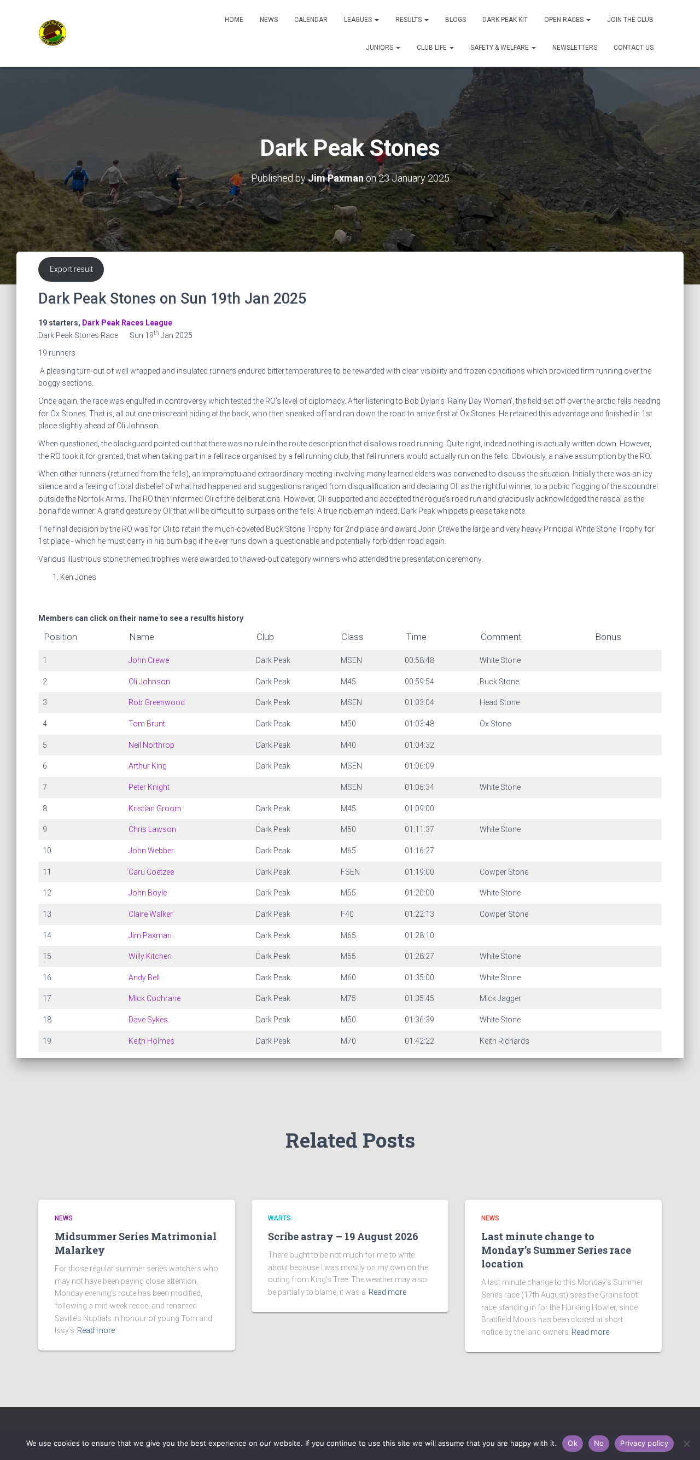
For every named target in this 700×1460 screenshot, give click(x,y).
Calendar (311, 20)
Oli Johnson (149, 681)
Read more (96, 1330)
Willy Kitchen (150, 956)
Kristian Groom (155, 808)
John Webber (151, 850)
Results (409, 20)
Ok (573, 1443)
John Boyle (148, 892)
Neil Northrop (151, 745)
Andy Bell (144, 977)
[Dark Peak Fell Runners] (53, 33)
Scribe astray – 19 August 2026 (343, 1236)
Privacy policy (644, 1443)
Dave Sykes (148, 1019)
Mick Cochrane (154, 998)
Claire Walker (151, 914)
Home (234, 20)
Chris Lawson (152, 829)
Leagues (359, 20)
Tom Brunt (147, 723)
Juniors (380, 47)
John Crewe (149, 660)
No (599, 1443)
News (269, 20)
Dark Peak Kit (505, 20)
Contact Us (634, 47)
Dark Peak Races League (127, 322)
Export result (71, 269)
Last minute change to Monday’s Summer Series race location (556, 1250)
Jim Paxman (150, 935)
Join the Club (630, 20)
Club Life (432, 47)
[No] (686, 1443)
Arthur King (148, 765)
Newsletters (574, 47)
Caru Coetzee (151, 872)
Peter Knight (149, 787)
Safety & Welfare (500, 47)
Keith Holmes (151, 1041)
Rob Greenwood (157, 702)
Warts (279, 1218)
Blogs (455, 20)
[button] (376, 20)
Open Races (564, 20)
